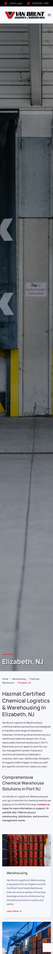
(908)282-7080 (40, 3)
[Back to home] (25, 15)
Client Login (16, 3)
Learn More (13, 911)
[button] (49, 15)
